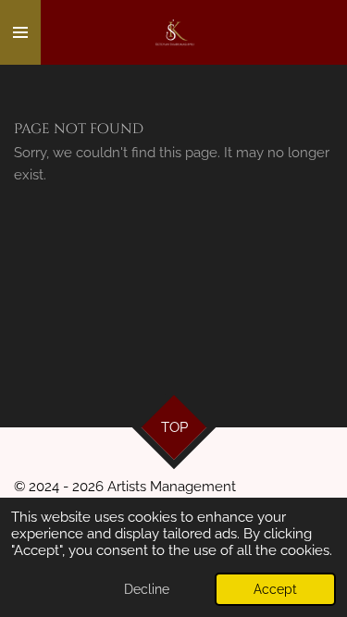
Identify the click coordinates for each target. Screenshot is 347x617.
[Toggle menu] (20, 32)
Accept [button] (275, 589)
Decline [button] (146, 589)
